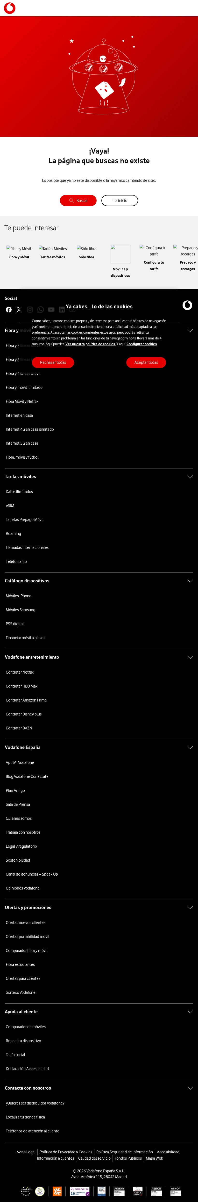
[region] (99, 332)
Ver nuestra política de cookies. (90, 344)
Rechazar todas (53, 362)
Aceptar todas (146, 362)
